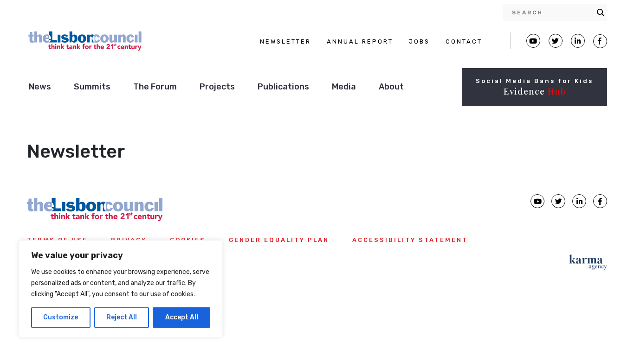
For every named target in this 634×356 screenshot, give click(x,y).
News (40, 87)
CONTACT (464, 41)
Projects (217, 87)
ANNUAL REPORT (360, 41)
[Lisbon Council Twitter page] (556, 41)
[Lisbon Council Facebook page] (600, 41)
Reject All (121, 317)
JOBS (419, 41)
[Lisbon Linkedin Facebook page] (578, 41)
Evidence (535, 91)
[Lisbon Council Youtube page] (533, 41)
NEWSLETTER (285, 41)
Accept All (181, 317)
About (391, 87)
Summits (92, 87)
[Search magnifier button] (600, 12)
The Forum (155, 87)
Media (344, 87)
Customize (60, 317)
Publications (283, 87)
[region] (121, 288)
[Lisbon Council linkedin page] (579, 201)
